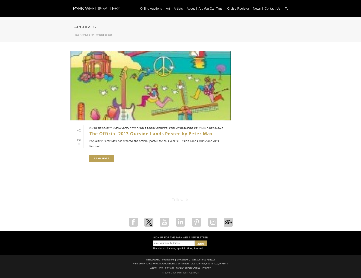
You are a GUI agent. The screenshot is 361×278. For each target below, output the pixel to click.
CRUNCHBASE (183, 260)
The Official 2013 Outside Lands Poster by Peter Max (151, 133)
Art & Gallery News (125, 127)
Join (200, 244)
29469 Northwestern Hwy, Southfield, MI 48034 (203, 264)
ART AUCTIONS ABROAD (203, 260)
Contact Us (272, 8)
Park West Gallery (102, 127)
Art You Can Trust (211, 8)
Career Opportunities (188, 268)
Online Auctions (151, 8)
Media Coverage (177, 127)
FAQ (161, 268)
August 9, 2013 (215, 127)
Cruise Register (238, 8)
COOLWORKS (168, 260)
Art (168, 8)
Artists (178, 8)
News (257, 8)
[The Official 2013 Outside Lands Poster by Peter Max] (151, 85)
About (191, 8)
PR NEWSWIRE (153, 260)
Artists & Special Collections (152, 127)
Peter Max (192, 127)
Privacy (206, 268)
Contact (169, 268)
